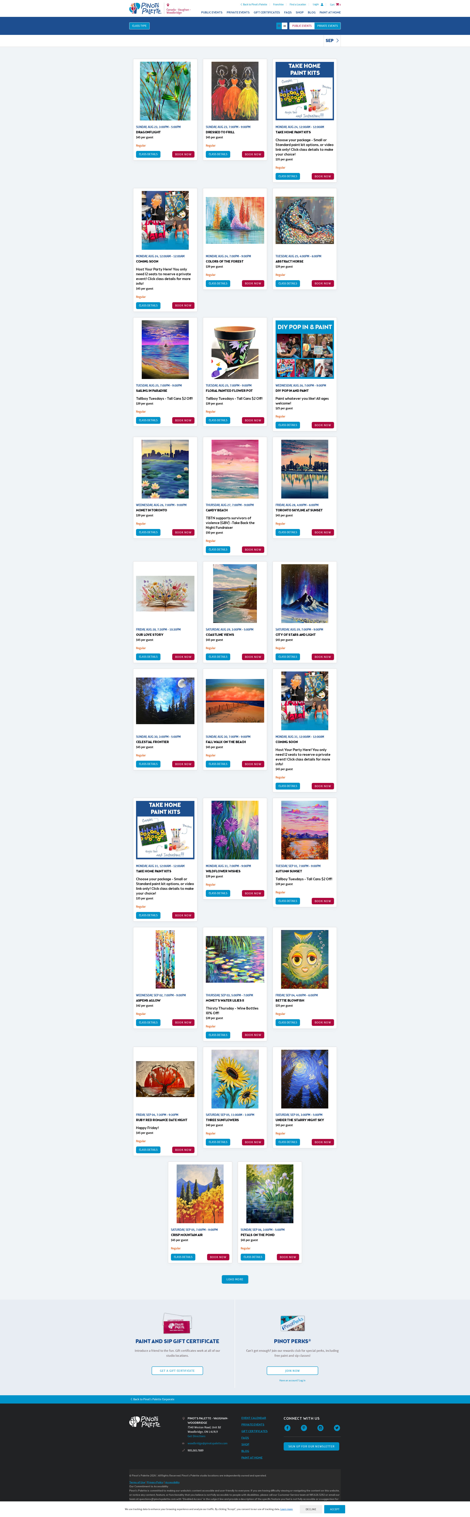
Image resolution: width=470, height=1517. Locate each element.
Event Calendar (253, 1418)
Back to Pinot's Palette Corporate (153, 1399)
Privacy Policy (155, 1482)
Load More (235, 1279)
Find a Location (298, 4)
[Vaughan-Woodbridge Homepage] (145, 8)
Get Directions (196, 1436)
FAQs (288, 13)
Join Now (292, 1370)
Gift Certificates (267, 13)
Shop (300, 13)
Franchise (278, 4)
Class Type (139, 26)
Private (327, 26)
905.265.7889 (195, 1450)
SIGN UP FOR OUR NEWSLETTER (311, 1446)
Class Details (148, 154)
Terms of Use (137, 1482)
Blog (312, 13)
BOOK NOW (183, 154)
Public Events (212, 13)
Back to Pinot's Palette (255, 4)
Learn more (286, 1509)
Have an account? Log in (292, 1380)
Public (302, 26)
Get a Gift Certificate (177, 1370)
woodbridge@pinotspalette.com (207, 1443)
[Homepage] (155, 1421)
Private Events (238, 13)
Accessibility (172, 1482)
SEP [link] (330, 41)
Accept (334, 1509)
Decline (311, 1509)
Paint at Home (330, 13)
